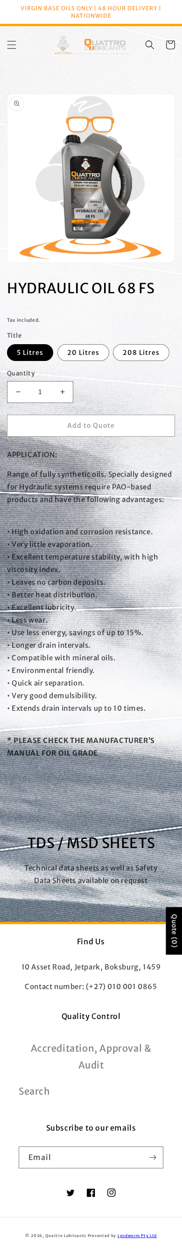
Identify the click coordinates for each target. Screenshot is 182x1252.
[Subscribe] (152, 1157)
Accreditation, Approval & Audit (91, 1056)
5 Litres (30, 352)
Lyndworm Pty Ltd (137, 1235)
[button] (11, 45)
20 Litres (83, 352)
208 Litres (141, 352)
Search (34, 1091)
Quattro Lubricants (65, 1235)
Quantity (21, 373)
